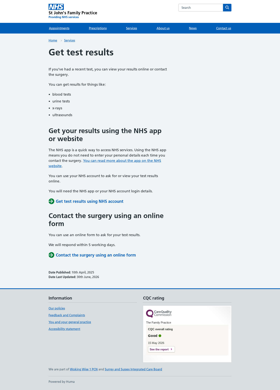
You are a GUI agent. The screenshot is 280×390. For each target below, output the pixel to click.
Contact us (223, 28)
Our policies (57, 308)
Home (53, 40)
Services (131, 28)
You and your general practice (70, 322)
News (193, 28)
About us (163, 28)
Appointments (59, 28)
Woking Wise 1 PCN (84, 369)
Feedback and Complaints (67, 315)
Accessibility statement (64, 329)
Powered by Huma (62, 382)
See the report (159, 349)
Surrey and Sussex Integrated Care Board (133, 369)
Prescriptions (98, 28)
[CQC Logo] (159, 314)
